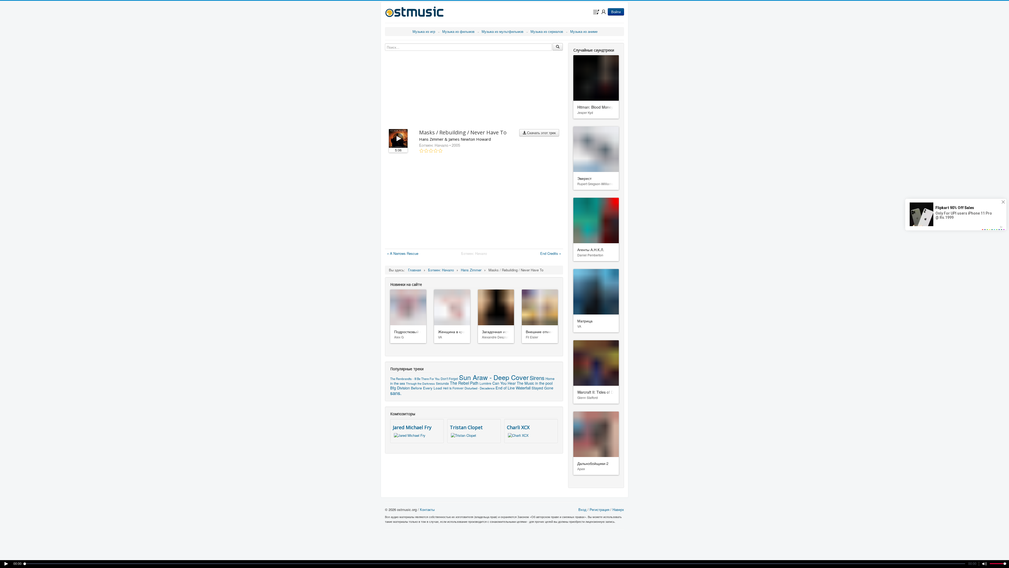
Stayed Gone (542, 387)
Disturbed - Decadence (480, 388)
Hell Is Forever (453, 388)
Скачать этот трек (541, 132)
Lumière (485, 383)
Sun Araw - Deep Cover (494, 377)
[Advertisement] (474, 202)
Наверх (618, 509)
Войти (616, 11)
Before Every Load (426, 387)
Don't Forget (449, 378)
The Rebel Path (464, 383)
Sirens (537, 378)
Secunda (442, 383)
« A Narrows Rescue (402, 253)
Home (549, 378)
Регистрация (599, 509)
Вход (582, 509)
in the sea (397, 383)
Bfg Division (400, 387)
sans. (395, 392)
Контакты (427, 509)
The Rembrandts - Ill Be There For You (415, 379)
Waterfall (523, 387)
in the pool (544, 383)
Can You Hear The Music (513, 383)
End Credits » (550, 253)
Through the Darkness (420, 383)
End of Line (505, 387)
